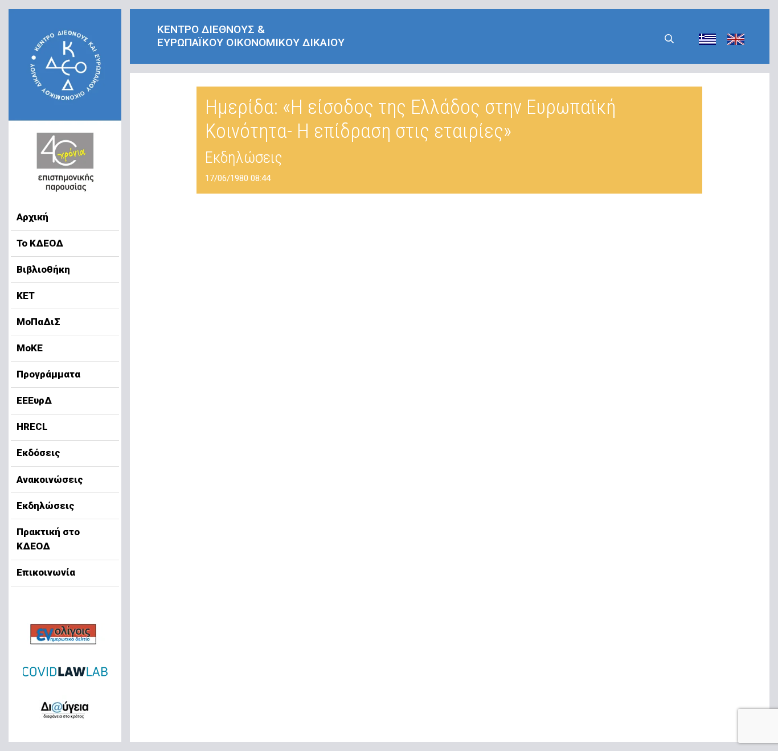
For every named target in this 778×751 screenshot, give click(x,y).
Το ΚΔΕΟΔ (40, 243)
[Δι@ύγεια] (65, 707)
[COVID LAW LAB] (65, 671)
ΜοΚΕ (30, 348)
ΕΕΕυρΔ (34, 400)
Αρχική (32, 217)
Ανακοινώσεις (50, 479)
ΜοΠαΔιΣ (38, 321)
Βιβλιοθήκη (43, 269)
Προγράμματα (48, 374)
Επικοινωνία (46, 572)
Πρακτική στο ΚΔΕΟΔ (48, 539)
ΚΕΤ (26, 295)
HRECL (32, 426)
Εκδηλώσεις (46, 505)
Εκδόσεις (38, 452)
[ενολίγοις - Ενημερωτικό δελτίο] (65, 635)
